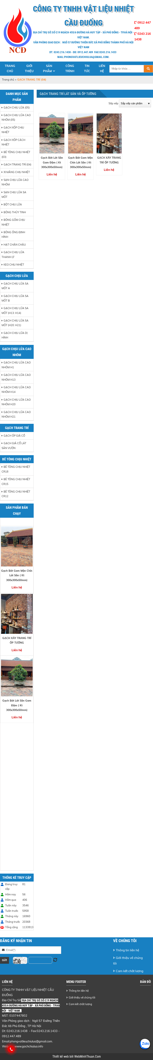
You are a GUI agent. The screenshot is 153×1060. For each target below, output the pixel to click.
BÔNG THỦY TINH (15, 212)
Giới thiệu (29, 68)
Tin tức (87, 68)
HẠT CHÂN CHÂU (15, 244)
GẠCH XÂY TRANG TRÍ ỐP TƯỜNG (16, 640)
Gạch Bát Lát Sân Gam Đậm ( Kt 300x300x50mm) (16, 705)
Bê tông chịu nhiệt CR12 (16, 494)
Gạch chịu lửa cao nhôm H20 (16, 402)
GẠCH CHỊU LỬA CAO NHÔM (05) (16, 117)
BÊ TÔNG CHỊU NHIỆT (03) (16, 154)
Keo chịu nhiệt (14, 264)
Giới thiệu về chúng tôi (128, 960)
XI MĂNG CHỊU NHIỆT (17, 172)
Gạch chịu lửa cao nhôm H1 (16, 365)
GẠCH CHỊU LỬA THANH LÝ (13, 254)
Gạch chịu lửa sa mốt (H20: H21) (15, 323)
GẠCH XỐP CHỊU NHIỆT (13, 130)
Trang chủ (10, 68)
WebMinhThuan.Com (87, 1056)
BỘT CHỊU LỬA (13, 204)
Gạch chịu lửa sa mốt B (15, 298)
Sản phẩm (47, 68)
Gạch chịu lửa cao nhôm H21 (16, 414)
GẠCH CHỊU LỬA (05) (17, 107)
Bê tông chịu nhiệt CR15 (16, 481)
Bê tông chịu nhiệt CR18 (16, 469)
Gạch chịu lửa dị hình (14, 335)
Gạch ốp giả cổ (14, 435)
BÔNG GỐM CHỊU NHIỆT (13, 222)
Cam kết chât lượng (129, 971)
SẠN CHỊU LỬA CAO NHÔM (15, 182)
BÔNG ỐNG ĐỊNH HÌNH (13, 234)
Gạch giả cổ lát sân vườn (14, 445)
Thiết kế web (61, 1056)
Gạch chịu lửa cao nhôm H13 (16, 377)
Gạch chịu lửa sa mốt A (15, 286)
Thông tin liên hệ (127, 950)
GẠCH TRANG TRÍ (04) (17, 164)
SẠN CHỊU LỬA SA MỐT (14, 194)
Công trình (69, 68)
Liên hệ (102, 68)
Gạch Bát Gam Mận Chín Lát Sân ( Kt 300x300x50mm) (16, 575)
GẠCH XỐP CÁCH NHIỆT (13, 142)
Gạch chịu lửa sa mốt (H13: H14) (15, 310)
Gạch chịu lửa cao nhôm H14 (16, 389)
